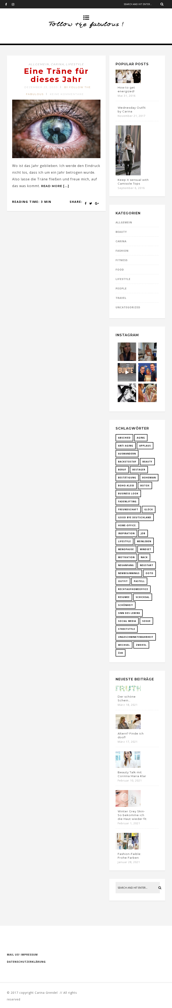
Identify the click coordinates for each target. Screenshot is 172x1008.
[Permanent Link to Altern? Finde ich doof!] (128, 727)
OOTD (149, 573)
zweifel (141, 644)
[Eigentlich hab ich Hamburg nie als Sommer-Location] (127, 393)
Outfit (123, 581)
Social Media (127, 621)
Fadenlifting (127, 501)
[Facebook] (8, 4)
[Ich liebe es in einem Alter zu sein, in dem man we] (147, 393)
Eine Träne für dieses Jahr (56, 75)
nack (144, 557)
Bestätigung (127, 477)
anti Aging (125, 445)
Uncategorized (128, 307)
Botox (145, 485)
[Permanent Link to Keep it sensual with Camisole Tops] (128, 174)
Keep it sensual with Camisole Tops (133, 181)
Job (143, 533)
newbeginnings (128, 573)
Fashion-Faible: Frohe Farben (129, 855)
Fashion (122, 251)
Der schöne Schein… (127, 698)
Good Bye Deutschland (134, 517)
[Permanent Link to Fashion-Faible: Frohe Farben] (128, 848)
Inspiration (126, 533)
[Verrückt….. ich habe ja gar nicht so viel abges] (147, 352)
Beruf (122, 469)
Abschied (124, 437)
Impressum (29, 954)
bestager (138, 469)
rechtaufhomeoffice (133, 589)
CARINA (57, 64)
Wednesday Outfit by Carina (132, 109)
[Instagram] (15, 4)
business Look (128, 493)
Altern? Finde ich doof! (131, 735)
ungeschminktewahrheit (135, 637)
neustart (146, 565)
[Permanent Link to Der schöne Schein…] (128, 691)
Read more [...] (55, 186)
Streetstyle (126, 629)
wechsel (124, 644)
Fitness (122, 260)
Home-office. (127, 525)
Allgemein (39, 64)
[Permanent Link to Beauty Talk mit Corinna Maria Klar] (128, 766)
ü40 (120, 652)
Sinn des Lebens (129, 613)
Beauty (121, 232)
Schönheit (125, 605)
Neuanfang (126, 565)
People (121, 288)
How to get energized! (126, 89)
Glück (148, 509)
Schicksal (143, 597)
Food (120, 269)
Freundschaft (128, 509)
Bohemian (149, 477)
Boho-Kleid (126, 485)
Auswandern (127, 453)
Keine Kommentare (67, 94)
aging (141, 437)
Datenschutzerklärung (26, 962)
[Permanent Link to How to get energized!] (128, 81)
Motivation (126, 557)
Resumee (124, 597)
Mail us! (13, 954)
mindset (145, 549)
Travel (121, 298)
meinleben (144, 541)
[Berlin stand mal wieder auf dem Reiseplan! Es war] (147, 372)
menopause (126, 549)
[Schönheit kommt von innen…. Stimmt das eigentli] (127, 352)
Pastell (139, 581)
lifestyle (124, 541)
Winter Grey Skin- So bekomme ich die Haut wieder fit (132, 815)
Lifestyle (75, 64)
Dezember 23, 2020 (41, 87)
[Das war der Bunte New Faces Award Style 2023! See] (127, 372)
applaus (145, 445)
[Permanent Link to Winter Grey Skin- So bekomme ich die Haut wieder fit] (128, 805)
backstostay (127, 461)
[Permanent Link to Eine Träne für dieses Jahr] (56, 157)
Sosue (146, 621)
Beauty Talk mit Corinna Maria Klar (132, 774)
